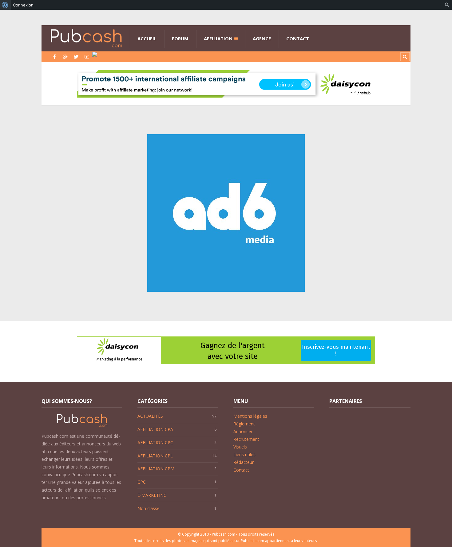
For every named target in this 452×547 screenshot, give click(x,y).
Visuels (240, 447)
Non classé (148, 508)
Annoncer (242, 431)
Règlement (244, 424)
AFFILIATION (218, 38)
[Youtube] (86, 56)
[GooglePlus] (65, 56)
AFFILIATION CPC (155, 442)
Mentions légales (250, 416)
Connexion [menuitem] (23, 4)
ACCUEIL (147, 38)
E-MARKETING (152, 495)
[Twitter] (76, 56)
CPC (141, 482)
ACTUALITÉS (150, 416)
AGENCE (262, 38)
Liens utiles (244, 454)
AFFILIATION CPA (155, 429)
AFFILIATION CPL (155, 456)
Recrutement (246, 439)
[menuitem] (5, 5)
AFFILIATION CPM (155, 469)
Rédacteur (243, 462)
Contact (241, 470)
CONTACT (297, 38)
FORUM (180, 38)
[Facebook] (54, 56)
